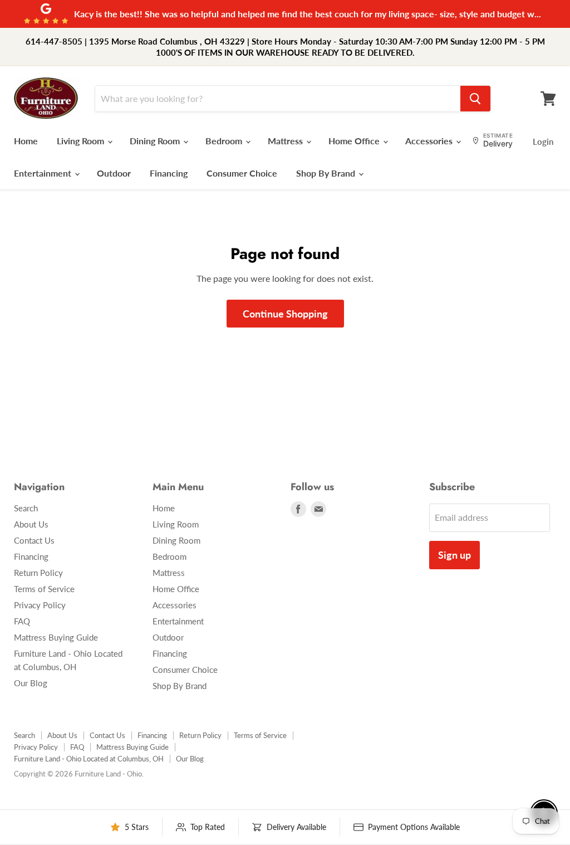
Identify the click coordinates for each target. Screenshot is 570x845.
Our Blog (30, 683)
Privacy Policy (40, 605)
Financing (169, 173)
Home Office (355, 140)
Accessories (430, 140)
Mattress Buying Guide (56, 637)
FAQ (22, 621)
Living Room (81, 140)
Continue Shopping (285, 313)
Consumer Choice (242, 173)
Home (26, 140)
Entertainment (43, 173)
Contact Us (34, 540)
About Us (31, 524)
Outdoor (114, 173)
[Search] (475, 98)
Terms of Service (44, 589)
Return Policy (38, 573)
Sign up (454, 555)
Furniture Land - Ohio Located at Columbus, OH (89, 758)
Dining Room (156, 140)
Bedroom (224, 140)
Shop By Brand (326, 173)
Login (543, 141)
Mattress (286, 140)
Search (26, 508)
